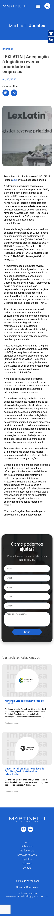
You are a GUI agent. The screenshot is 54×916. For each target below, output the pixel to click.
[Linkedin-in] (30, 829)
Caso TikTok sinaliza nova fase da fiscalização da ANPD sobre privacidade (24, 771)
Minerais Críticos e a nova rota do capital (24, 702)
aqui (14, 179)
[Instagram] (23, 829)
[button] (38, 6)
